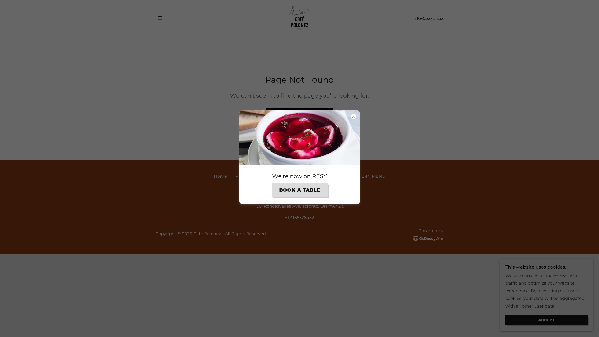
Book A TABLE (299, 190)
